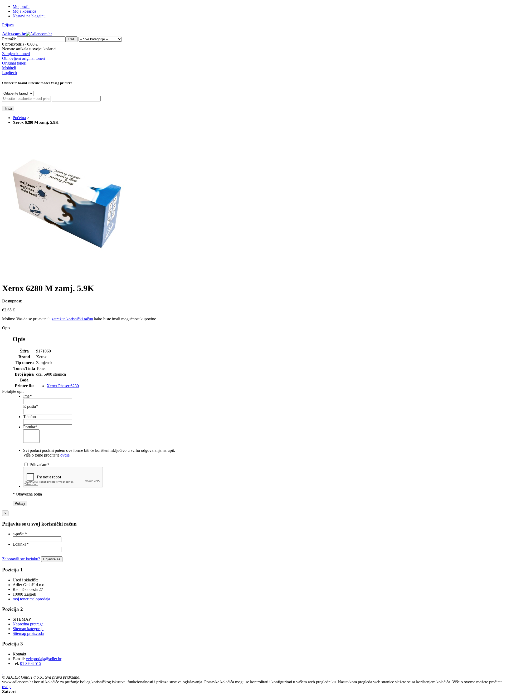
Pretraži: (9, 39)
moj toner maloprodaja (31, 599)
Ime (27, 396)
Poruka (30, 427)
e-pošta (20, 534)
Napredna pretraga (28, 624)
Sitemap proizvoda (28, 633)
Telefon (29, 416)
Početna (19, 117)
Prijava (8, 25)
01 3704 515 (30, 663)
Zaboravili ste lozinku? (21, 559)
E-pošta (30, 406)
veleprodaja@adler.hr (43, 658)
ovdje (65, 455)
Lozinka (20, 544)
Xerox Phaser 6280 (63, 386)
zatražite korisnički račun (72, 319)
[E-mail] (2, 672)
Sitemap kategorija (28, 628)
